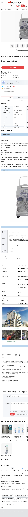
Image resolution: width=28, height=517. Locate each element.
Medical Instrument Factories (8, 498)
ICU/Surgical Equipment (18, 470)
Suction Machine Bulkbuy (7, 504)
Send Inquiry (13, 67)
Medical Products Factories (20, 495)
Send (12, 414)
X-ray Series (3, 473)
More (2, 507)
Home (2, 9)
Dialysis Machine (5, 489)
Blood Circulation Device (16, 489)
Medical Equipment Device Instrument (10, 501)
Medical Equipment (16, 9)
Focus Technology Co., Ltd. (16, 511)
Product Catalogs (19, 468)
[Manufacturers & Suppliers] (14, 2)
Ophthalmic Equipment (17, 475)
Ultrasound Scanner (5, 470)
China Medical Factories (7, 495)
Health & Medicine (8, 9)
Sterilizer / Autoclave (5, 475)
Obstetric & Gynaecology (18, 473)
